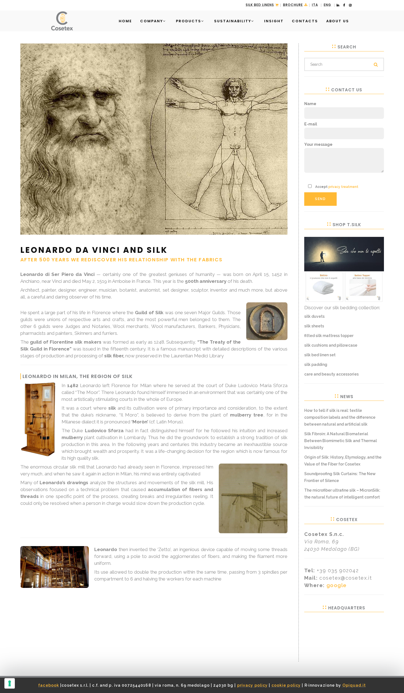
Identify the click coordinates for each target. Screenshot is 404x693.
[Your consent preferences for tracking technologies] (9, 683)
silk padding (315, 364)
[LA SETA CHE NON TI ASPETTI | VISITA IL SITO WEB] (344, 269)
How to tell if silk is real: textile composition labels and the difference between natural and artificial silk (339, 417)
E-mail (310, 124)
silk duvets (314, 316)
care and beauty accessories (331, 374)
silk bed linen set (320, 355)
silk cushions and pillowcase (330, 345)
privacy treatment (343, 187)
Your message (318, 144)
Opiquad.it (354, 685)
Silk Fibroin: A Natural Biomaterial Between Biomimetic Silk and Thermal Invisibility (340, 441)
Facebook (48, 685)
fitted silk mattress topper (328, 335)
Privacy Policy (252, 685)
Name (310, 104)
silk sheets (314, 326)
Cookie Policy (286, 685)
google (336, 585)
